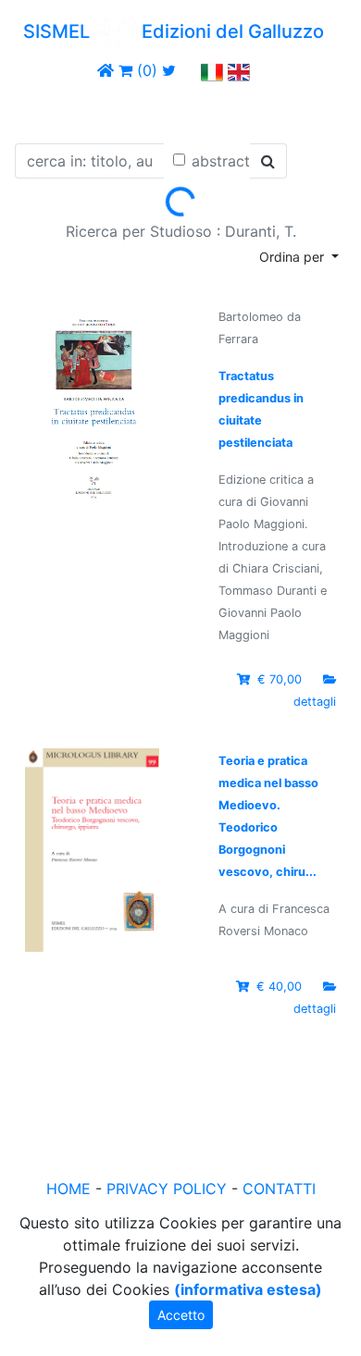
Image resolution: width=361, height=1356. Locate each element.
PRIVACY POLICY (166, 1188)
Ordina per (293, 257)
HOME (68, 1188)
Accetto (181, 1315)
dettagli (314, 702)
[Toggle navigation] (41, 109)
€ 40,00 (279, 986)
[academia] (188, 70)
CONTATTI (279, 1188)
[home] (105, 70)
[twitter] (169, 70)
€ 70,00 (279, 679)
